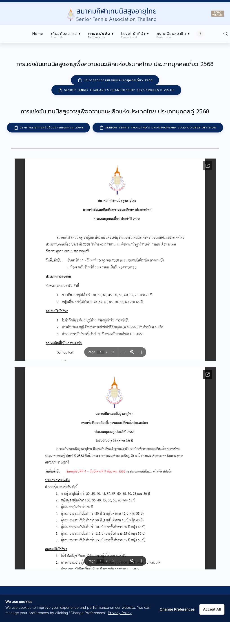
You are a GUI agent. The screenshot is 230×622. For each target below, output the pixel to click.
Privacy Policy (120, 613)
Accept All (212, 609)
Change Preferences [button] (177, 609)
